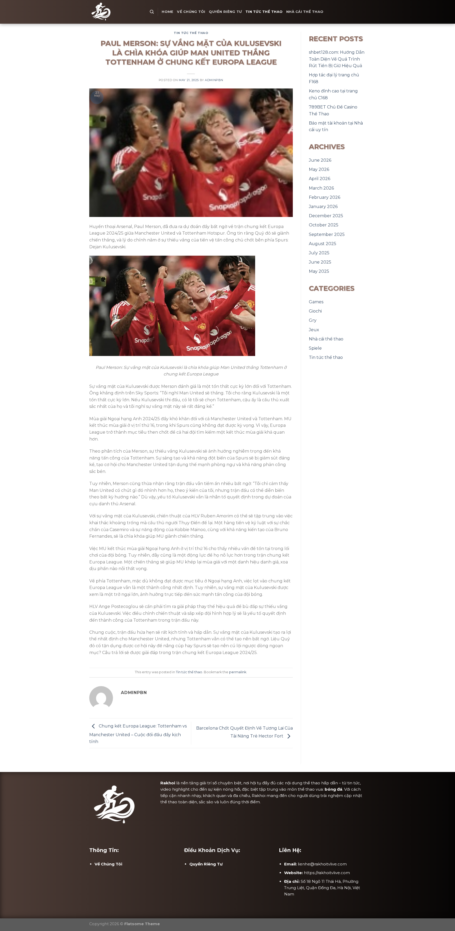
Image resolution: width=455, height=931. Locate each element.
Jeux (314, 329)
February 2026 (324, 197)
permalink (237, 672)
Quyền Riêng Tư (225, 12)
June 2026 (320, 160)
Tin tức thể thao (264, 12)
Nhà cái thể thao (304, 12)
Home (167, 12)
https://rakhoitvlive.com (327, 872)
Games (316, 301)
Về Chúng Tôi (191, 12)
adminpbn (214, 80)
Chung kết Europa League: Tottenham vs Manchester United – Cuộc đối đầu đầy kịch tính (138, 734)
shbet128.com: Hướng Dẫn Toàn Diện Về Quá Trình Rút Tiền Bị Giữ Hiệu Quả (336, 59)
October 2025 (323, 224)
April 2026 (319, 178)
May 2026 (319, 169)
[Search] (152, 12)
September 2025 (327, 234)
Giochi (315, 311)
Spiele (315, 348)
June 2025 (320, 262)
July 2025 (319, 252)
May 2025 (319, 271)
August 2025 (322, 243)
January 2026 (323, 206)
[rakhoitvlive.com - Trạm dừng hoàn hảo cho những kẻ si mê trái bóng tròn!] (115, 12)
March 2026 (321, 188)
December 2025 (326, 215)
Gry (312, 320)
